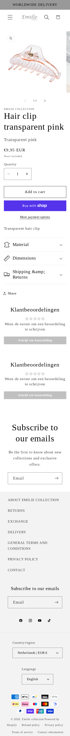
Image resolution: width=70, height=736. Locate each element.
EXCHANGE (18, 521)
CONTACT (16, 570)
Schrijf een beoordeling (35, 340)
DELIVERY (17, 532)
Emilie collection (33, 719)
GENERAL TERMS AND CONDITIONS (27, 545)
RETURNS (16, 511)
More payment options (35, 217)
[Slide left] (25, 101)
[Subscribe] (56, 478)
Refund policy (31, 725)
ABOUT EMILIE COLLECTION (33, 500)
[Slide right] (45, 101)
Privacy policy (54, 725)
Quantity (10, 164)
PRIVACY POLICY (23, 559)
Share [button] (12, 293)
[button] (10, 17)
